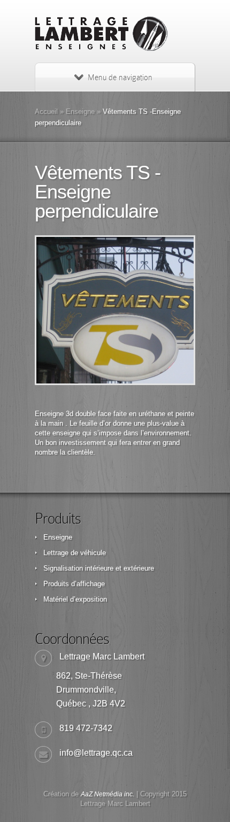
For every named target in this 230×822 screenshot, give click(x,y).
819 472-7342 (85, 728)
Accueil (46, 111)
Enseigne (80, 111)
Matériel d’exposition (75, 599)
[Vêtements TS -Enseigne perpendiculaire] (115, 310)
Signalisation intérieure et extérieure (98, 568)
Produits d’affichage (74, 584)
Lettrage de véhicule (74, 553)
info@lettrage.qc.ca (96, 752)
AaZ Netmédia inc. (107, 794)
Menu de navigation (120, 77)
